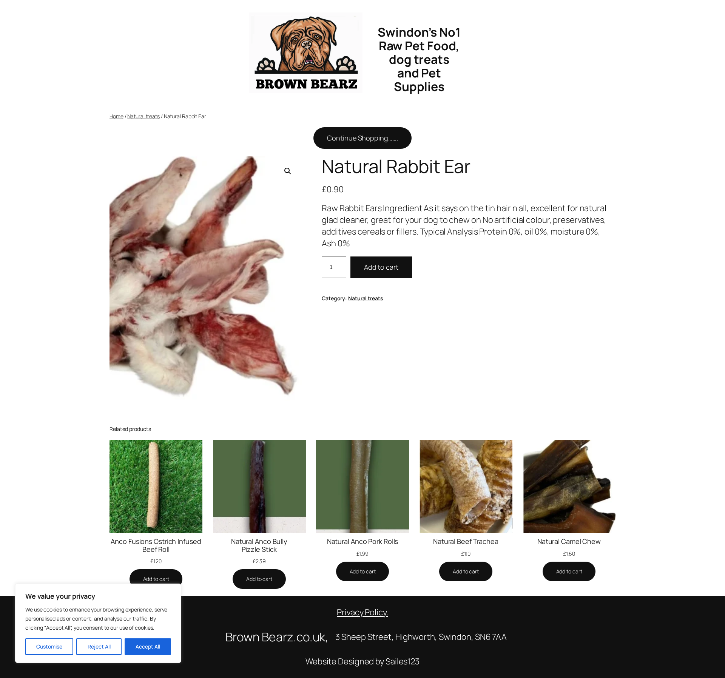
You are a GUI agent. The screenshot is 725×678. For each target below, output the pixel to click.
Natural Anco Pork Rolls (362, 541)
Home (116, 116)
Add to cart (381, 267)
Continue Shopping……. (362, 137)
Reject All (99, 646)
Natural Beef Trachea (465, 541)
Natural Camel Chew (569, 541)
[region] (98, 623)
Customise (49, 646)
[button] (288, 171)
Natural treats (143, 116)
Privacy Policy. (362, 612)
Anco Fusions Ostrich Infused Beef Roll (156, 545)
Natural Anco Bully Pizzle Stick (259, 545)
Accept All (148, 646)
